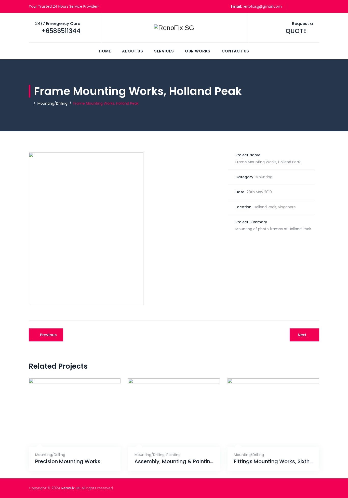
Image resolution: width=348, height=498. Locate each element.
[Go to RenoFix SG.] (30, 103)
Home (105, 51)
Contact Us (235, 51)
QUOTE (296, 31)
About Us (132, 51)
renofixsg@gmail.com (262, 6)
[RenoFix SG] (174, 28)
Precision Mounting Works (67, 461)
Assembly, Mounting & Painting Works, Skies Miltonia (174, 461)
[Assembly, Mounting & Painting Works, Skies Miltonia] (168, 434)
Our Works (197, 51)
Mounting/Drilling (50, 454)
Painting (173, 454)
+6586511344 (61, 31)
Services (164, 51)
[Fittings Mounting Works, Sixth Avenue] (267, 434)
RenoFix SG (71, 488)
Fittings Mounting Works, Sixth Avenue (273, 461)
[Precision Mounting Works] (69, 434)
